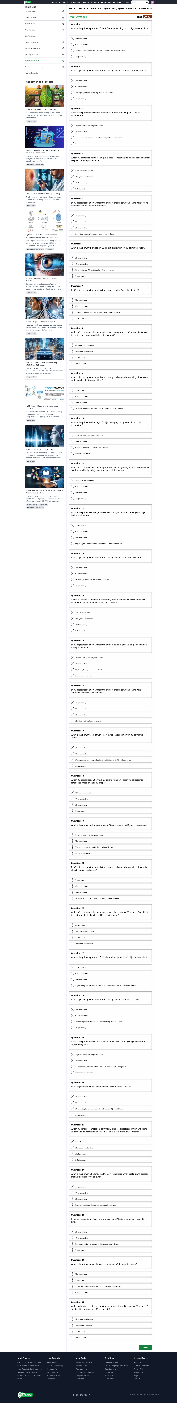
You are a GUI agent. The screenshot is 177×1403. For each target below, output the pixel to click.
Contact (137, 1379)
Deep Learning (52, 1362)
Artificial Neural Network (85, 1362)
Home (54, 2)
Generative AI (110, 1375)
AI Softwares (118, 2)
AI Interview (75, 2)
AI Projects (63, 2)
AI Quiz (86, 2)
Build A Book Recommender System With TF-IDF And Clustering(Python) (28, 1366)
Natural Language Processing (116, 1366)
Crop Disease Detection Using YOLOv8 (41, 109)
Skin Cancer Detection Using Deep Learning (43, 194)
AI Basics (95, 2)
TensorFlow (109, 1372)
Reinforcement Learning (85, 1372)
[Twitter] (77, 1395)
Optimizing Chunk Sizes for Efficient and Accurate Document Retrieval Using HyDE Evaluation (42, 237)
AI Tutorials (106, 2)
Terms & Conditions (141, 1366)
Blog (127, 2)
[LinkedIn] (81, 1395)
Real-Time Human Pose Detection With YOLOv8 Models (30, 1375)
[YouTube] (85, 1395)
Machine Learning (53, 1375)
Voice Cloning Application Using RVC (40, 449)
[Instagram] (89, 1395)
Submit (146, 1347)
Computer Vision (53, 1369)
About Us (137, 1362)
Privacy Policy (139, 1369)
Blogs (136, 1375)
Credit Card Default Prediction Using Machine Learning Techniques (29, 1362)
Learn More (51, 1379)
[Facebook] (73, 1395)
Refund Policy (139, 1372)
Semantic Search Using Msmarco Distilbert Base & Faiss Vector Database (30, 1372)
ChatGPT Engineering (55, 1366)
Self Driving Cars (53, 1372)
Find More (21, 1379)
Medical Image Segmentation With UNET (41, 322)
